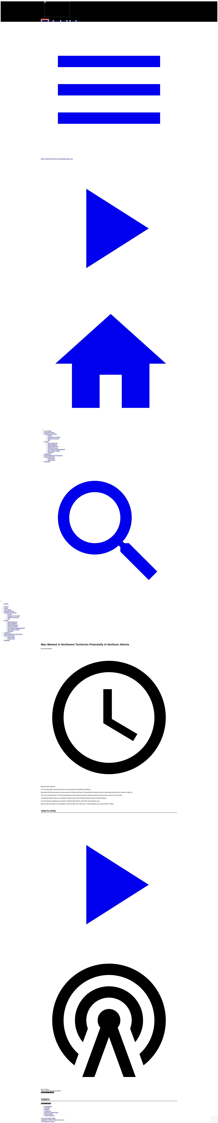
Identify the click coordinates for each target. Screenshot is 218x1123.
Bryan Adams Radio (54, 451)
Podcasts (50, 452)
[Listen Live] (109, 883)
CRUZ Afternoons (53, 446)
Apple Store (51, 458)
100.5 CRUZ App (49, 457)
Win (49, 440)
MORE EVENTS (46, 1103)
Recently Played (49, 432)
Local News (47, 431)
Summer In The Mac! (54, 437)
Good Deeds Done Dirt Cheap (53, 455)
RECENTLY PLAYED (47, 1092)
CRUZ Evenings (53, 448)
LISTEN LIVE (45, 19)
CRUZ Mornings (53, 443)
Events (50, 435)
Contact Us (47, 454)
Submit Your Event (53, 438)
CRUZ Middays (52, 445)
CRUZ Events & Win (50, 434)
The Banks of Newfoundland (56, 449)
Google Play (51, 460)
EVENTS (45, 1099)
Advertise (47, 461)
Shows (46, 441)
